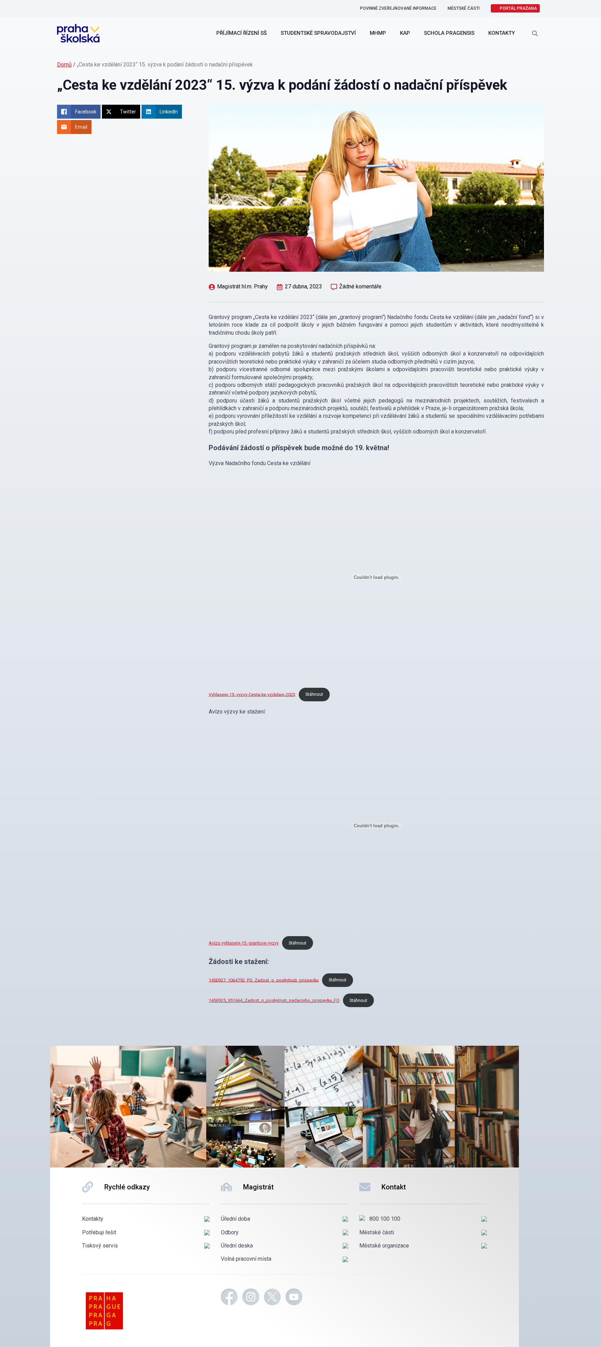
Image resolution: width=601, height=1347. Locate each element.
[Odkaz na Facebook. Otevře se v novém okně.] (229, 1298)
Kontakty (501, 33)
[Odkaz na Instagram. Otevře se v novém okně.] (250, 1298)
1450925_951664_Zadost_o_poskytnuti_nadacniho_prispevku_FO (274, 1000)
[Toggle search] (535, 33)
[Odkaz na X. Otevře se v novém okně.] (272, 1298)
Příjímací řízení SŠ (241, 33)
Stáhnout (314, 694)
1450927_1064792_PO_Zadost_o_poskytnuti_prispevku (264, 979)
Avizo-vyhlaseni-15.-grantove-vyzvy (244, 943)
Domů (64, 64)
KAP (405, 33)
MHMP (378, 33)
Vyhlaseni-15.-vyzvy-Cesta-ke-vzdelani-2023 (252, 694)
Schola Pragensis (449, 33)
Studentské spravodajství (318, 33)
